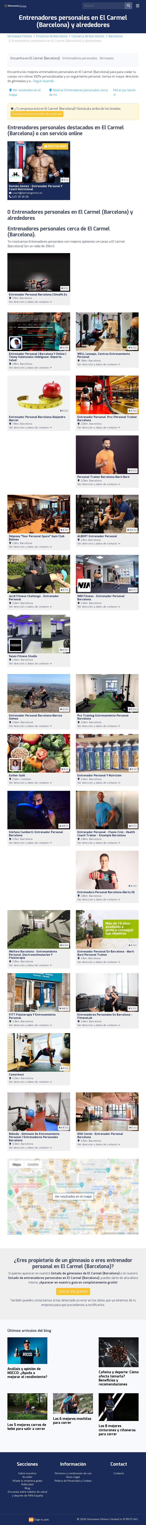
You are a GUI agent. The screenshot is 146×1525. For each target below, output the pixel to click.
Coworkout (16, 1074)
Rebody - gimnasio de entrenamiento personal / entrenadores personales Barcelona (34, 1137)
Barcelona (115, 36)
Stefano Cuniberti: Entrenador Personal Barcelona (36, 833)
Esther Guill (17, 775)
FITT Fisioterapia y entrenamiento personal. (32, 1016)
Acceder (27, 1477)
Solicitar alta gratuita (73, 1291)
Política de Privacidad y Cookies (73, 1480)
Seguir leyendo (43, 81)
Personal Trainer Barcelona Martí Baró (103, 477)
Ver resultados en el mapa (73, 1197)
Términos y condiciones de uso (73, 1473)
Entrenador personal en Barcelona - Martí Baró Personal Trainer (105, 953)
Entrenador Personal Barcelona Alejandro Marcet (37, 418)
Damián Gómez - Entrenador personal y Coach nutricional (35, 187)
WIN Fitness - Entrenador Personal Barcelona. (101, 597)
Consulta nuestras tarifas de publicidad (37, 114)
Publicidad (27, 1484)
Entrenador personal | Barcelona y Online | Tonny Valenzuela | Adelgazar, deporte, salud (37, 357)
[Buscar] (128, 5)
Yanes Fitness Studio (23, 656)
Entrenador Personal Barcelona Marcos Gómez (35, 717)
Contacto (118, 1473)
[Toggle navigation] (137, 6)
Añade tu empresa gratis (27, 1480)
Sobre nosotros (27, 1473)
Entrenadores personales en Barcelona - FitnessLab (104, 1016)
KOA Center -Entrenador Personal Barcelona (100, 1135)
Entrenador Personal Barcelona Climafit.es (38, 294)
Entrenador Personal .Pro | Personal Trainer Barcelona (107, 418)
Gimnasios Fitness (19, 36)
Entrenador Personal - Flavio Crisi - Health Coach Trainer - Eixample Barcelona (106, 833)
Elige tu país (41, 1519)
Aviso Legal (73, 1477)
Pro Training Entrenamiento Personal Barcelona (103, 717)
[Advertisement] (107, 168)
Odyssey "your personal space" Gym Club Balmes (36, 538)
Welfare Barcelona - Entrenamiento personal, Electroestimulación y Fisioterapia (33, 955)
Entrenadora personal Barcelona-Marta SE (106, 892)
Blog (27, 1488)
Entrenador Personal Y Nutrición (99, 775)
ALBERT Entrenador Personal (97, 536)
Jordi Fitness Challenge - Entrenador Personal (34, 597)
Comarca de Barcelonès (88, 36)
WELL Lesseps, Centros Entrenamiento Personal (103, 355)
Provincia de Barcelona (51, 36)
